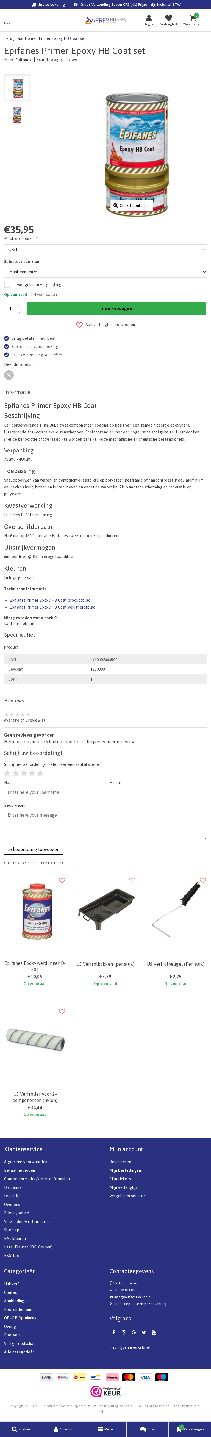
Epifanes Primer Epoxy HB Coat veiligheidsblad (53, 607)
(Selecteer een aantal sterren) (53, 764)
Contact (11, 1292)
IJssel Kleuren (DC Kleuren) (28, 1247)
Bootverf (12, 1335)
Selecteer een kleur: (24, 261)
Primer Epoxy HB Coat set (62, 38)
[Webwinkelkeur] (105, 1391)
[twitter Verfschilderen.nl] (144, 1332)
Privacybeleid (16, 1213)
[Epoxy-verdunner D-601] (35, 909)
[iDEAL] (81, 1377)
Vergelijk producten (128, 1196)
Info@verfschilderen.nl (133, 1297)
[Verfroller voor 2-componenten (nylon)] (35, 1040)
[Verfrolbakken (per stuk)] (105, 909)
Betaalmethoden (19, 1170)
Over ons (12, 1204)
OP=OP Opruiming (20, 1318)
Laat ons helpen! (19, 623)
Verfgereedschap (20, 1343)
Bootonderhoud (18, 1309)
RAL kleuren (15, 1238)
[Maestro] (163, 1377)
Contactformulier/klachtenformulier (37, 1179)
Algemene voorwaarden (26, 1162)
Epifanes (23, 60)
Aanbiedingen (16, 1301)
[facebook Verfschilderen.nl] (114, 1332)
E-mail (115, 782)
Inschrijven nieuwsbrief (130, 1347)
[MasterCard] (130, 1377)
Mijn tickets (120, 1179)
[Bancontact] (97, 1377)
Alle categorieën (19, 1352)
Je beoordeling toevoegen (33, 849)
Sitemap (11, 1230)
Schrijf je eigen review (57, 59)
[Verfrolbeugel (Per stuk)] (176, 909)
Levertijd (12, 1196)
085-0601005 (123, 1290)
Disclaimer (13, 1187)
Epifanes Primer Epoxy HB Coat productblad (50, 600)
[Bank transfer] (48, 1377)
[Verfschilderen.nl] (105, 20)
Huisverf (12, 1284)
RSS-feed (13, 1255)
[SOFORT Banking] (114, 1377)
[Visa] (146, 1377)
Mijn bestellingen (125, 1170)
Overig (10, 1326)
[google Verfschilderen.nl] (134, 1332)
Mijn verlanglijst (124, 1187)
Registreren (120, 1162)
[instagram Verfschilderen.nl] (124, 1332)
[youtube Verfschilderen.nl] (154, 1332)
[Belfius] (64, 1377)
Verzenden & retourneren (27, 1221)
